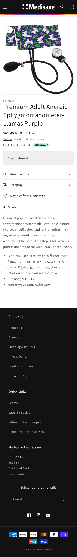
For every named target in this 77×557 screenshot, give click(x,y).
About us (15, 337)
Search (13, 403)
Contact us (16, 328)
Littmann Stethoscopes (25, 422)
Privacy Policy (18, 356)
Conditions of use (21, 366)
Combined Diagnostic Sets (27, 432)
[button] (5, 7)
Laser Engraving (19, 412)
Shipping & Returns (22, 347)
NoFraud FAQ (18, 376)
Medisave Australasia (42, 549)
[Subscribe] (63, 499)
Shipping (7, 139)
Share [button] (12, 207)
